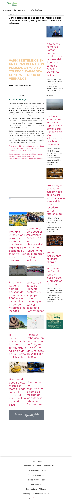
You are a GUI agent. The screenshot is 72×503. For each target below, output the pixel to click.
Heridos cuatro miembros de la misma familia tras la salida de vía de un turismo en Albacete (17, 346)
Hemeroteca (6, 10)
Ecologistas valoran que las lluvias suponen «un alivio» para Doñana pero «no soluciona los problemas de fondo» (54, 130)
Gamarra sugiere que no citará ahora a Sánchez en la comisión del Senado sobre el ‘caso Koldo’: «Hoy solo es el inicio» (54, 268)
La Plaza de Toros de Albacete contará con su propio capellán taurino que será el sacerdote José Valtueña (35, 297)
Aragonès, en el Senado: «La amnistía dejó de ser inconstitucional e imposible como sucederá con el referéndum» (56, 199)
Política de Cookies (36, 475)
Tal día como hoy (20, 10)
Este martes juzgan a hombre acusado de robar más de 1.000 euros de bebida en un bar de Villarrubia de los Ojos (17, 296)
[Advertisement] (26, 40)
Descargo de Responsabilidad (36, 493)
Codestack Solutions (39, 498)
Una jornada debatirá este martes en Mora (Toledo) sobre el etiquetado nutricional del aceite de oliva (17, 392)
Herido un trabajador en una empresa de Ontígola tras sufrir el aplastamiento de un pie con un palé (35, 345)
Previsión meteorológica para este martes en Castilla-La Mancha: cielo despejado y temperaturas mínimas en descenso (18, 246)
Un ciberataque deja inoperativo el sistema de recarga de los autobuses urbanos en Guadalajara (35, 391)
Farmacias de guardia (37, 470)
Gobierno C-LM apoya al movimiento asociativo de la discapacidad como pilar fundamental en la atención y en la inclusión (35, 244)
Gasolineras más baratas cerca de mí (38, 466)
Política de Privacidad (36, 480)
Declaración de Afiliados (36, 489)
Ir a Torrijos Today (36, 10)
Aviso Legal (36, 484)
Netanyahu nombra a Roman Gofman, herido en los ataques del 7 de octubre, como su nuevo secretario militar (54, 59)
